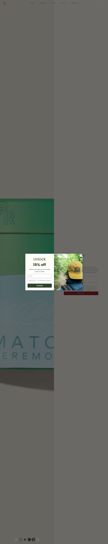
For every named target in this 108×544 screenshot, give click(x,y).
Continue (40, 285)
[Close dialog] (80, 255)
